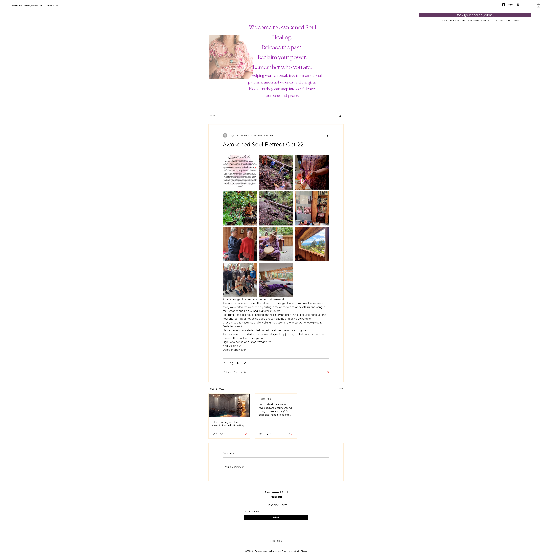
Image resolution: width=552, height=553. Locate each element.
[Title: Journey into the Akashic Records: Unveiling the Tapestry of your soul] (229, 405)
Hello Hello (265, 398)
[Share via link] (245, 363)
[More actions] (327, 135)
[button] (538, 5)
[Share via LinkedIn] (238, 363)
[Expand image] (240, 172)
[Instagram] (517, 4)
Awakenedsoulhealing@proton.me (27, 5)
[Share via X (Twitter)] (231, 363)
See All (340, 388)
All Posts (212, 115)
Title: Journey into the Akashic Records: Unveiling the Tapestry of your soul (228, 423)
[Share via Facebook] (224, 363)
